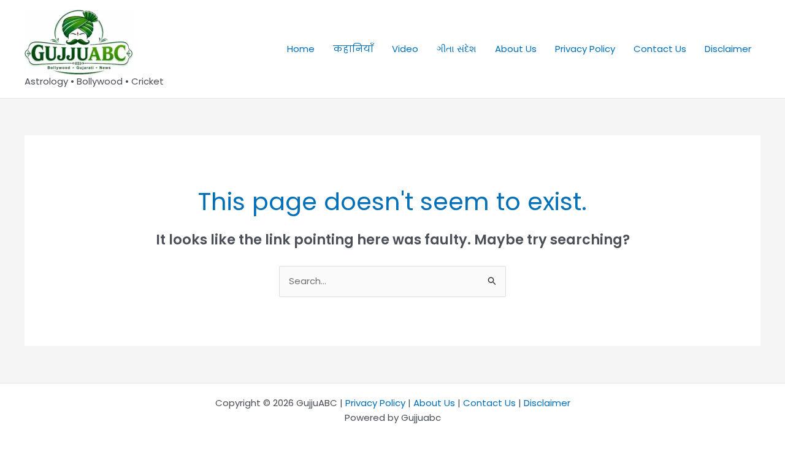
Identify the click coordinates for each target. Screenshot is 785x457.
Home (301, 48)
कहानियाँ (353, 48)
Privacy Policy (585, 48)
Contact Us (660, 48)
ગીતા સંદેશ (457, 48)
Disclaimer (728, 48)
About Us (516, 48)
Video (405, 48)
